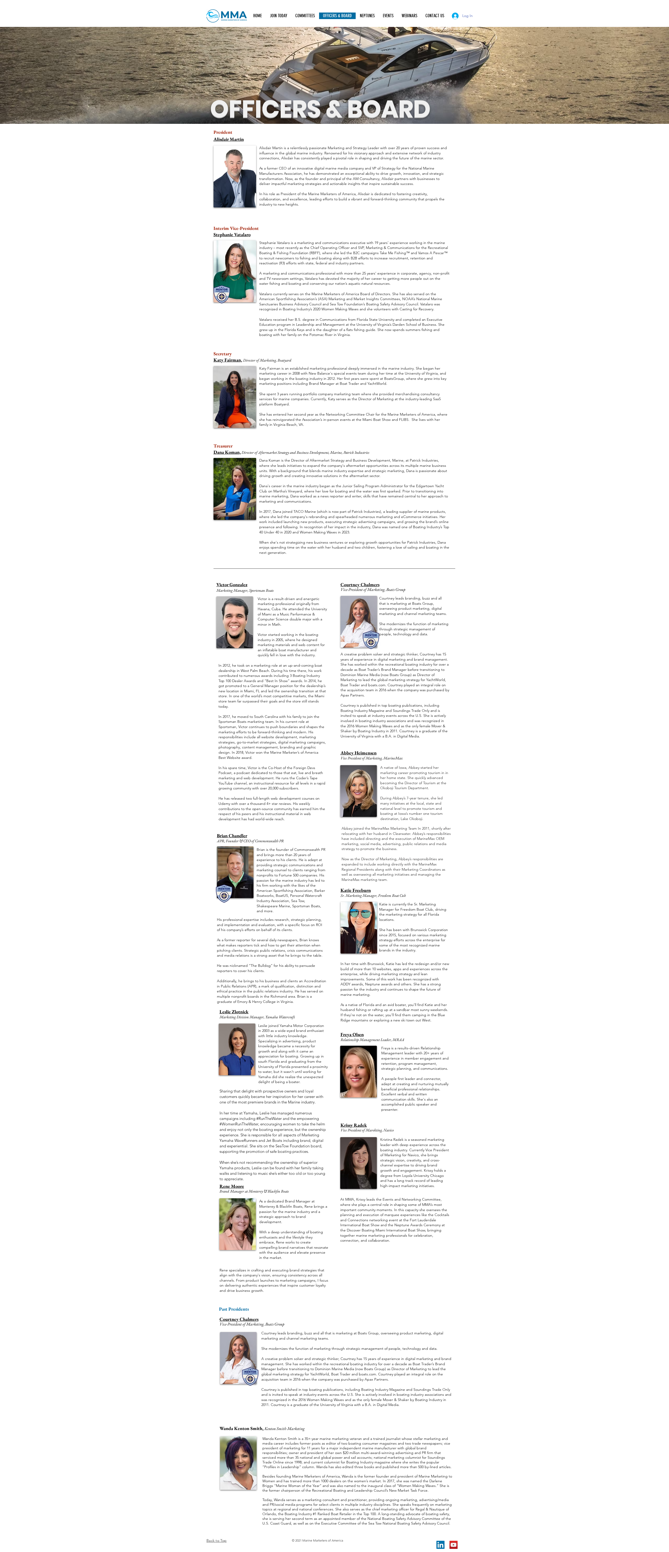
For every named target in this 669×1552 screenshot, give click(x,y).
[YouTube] (453, 1545)
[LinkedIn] (440, 1545)
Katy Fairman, (228, 360)
